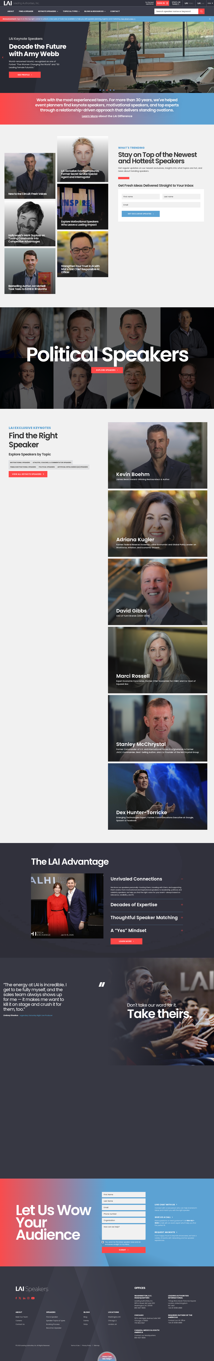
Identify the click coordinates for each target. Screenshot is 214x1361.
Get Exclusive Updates (139, 213)
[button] (210, 3)
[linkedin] (24, 1298)
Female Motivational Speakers (23, 467)
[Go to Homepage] (21, 3)
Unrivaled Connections (136, 879)
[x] (20, 1298)
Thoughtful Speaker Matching (144, 917)
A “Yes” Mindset (128, 930)
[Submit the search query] (201, 11)
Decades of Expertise (134, 905)
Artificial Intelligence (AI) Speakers (73, 467)
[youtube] (32, 1298)
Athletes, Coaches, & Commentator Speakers (52, 462)
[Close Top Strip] (210, 19)
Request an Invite (165, 1232)
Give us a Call (163, 1217)
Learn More (90, 116)
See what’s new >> (128, 19)
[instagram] (28, 1298)
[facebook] (16, 1298)
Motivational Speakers (20, 462)
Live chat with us (165, 1204)
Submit (122, 1250)
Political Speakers (47, 467)
